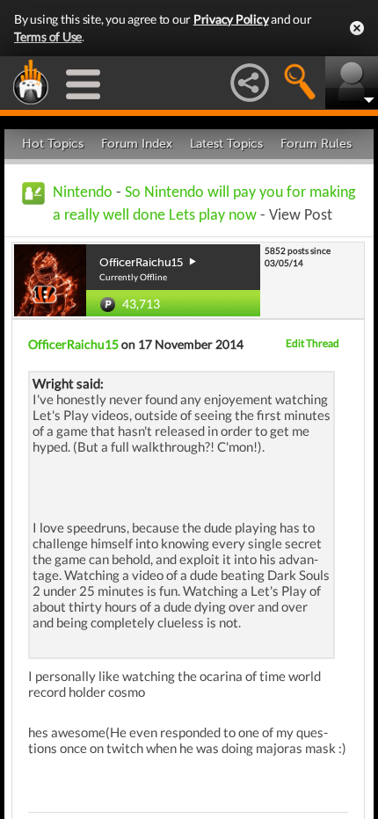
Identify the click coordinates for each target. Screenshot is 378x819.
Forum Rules (316, 143)
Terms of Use (48, 36)
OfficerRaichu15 (73, 344)
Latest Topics (226, 143)
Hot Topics (53, 143)
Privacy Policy (231, 18)
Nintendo (83, 193)
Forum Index (136, 143)
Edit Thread (312, 343)
